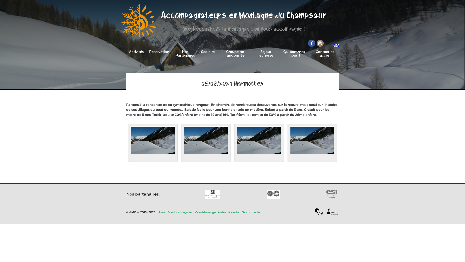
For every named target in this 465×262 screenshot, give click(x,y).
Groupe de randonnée (235, 53)
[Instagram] (320, 43)
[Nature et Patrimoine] (212, 194)
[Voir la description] (153, 143)
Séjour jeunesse (265, 53)
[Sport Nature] (331, 194)
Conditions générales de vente (217, 212)
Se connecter (251, 212)
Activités (136, 51)
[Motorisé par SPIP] (320, 212)
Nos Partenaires (185, 53)
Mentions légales (180, 212)
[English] (336, 45)
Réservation (159, 51)
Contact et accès (325, 53)
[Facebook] (311, 43)
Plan (161, 212)
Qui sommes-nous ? (294, 53)
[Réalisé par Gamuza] (332, 212)
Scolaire (208, 51)
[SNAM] (273, 194)
